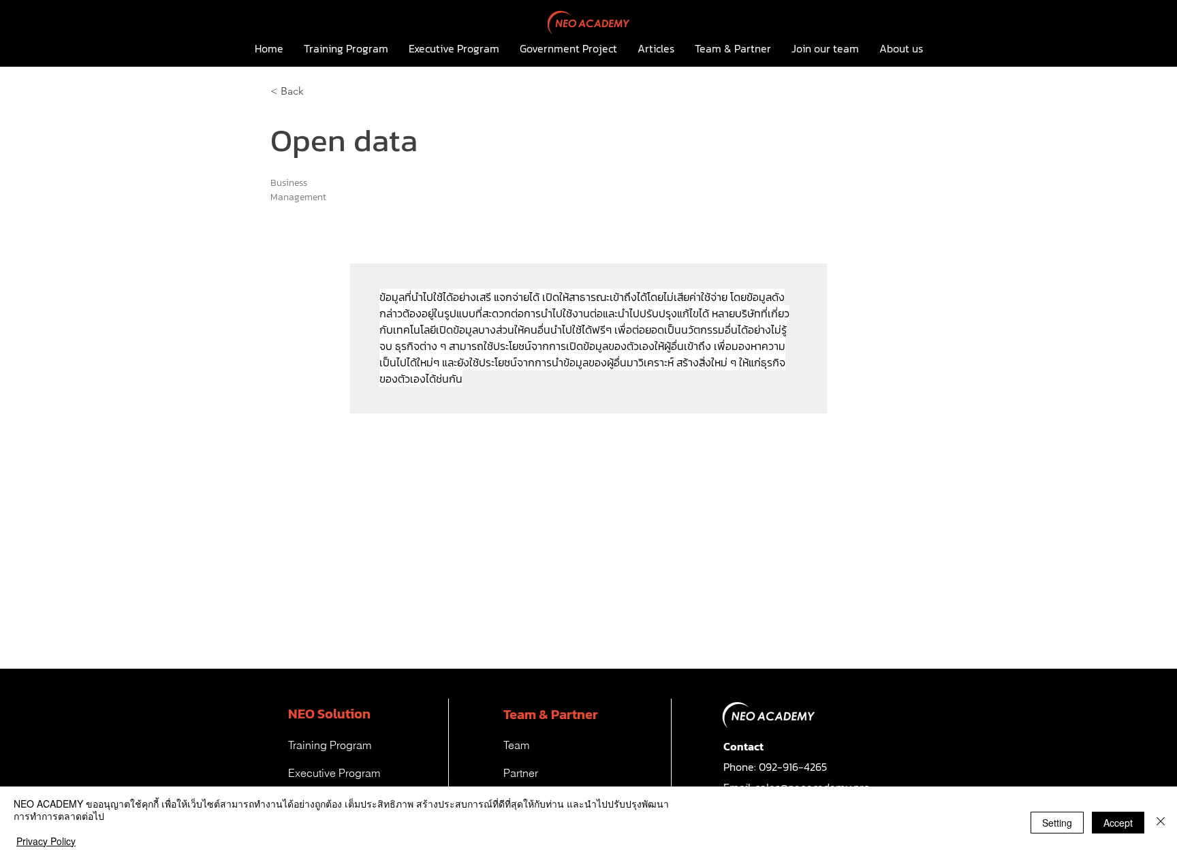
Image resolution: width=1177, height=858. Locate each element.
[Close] (1160, 822)
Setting (1057, 822)
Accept (1118, 822)
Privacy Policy (46, 841)
